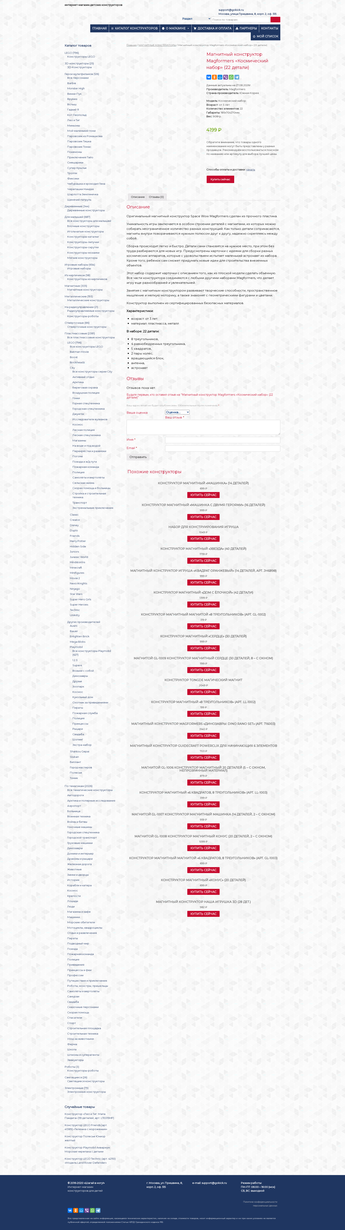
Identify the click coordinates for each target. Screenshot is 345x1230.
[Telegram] (236, 77)
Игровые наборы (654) (80, 264)
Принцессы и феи (79, 970)
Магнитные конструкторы (85, 289)
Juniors (74, 551)
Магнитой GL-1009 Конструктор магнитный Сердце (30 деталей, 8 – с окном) (203, 658)
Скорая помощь (78, 1012)
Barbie (71, 83)
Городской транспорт (82, 837)
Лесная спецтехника (86, 435)
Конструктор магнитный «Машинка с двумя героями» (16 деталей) (203, 505)
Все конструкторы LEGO (86, 346)
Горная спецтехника (86, 403)
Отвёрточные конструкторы (86, 326)
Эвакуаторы (75, 1060)
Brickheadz (77, 362)
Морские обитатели (81, 922)
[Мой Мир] (220, 77)
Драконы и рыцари (80, 858)
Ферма (72, 1044)
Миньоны (73, 125)
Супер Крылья (76, 167)
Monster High (76, 88)
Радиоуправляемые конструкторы (90, 310)
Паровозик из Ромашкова (84, 136)
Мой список (267, 36)
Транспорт (79, 502)
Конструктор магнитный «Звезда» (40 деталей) (204, 549)
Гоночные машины (79, 827)
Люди (71, 906)
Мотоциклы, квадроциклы (84, 927)
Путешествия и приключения (87, 980)
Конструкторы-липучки (83, 242)
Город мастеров (81, 767)
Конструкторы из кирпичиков (87, 279)
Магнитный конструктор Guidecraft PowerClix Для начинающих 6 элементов (203, 746)
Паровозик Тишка (79, 141)
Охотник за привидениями (90, 702)
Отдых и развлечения (82, 932)
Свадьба (78, 734)
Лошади (72, 901)
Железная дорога (79, 864)
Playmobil (76, 646)
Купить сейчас (220, 179)
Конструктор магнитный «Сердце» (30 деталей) (203, 636)
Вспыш (71, 104)
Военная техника (78, 816)
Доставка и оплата (214, 28)
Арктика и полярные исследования (91, 800)
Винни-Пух (74, 93)
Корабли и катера (79, 885)
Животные (74, 869)
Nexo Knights (78, 583)
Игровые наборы (79, 268)
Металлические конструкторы (88, 300)
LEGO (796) (72, 52)
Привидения (75, 964)
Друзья (77, 681)
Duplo (74, 530)
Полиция (78, 472)
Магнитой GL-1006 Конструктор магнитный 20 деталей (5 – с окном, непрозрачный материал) (203, 769)
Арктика (78, 382)
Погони (77, 456)
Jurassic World (79, 557)
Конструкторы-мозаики (83, 252)
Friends (74, 535)
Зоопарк (78, 686)
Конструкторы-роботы (83, 316)
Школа (71, 1049)
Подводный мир (78, 943)
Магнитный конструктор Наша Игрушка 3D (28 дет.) (203, 902)
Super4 (77, 665)
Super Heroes (79, 604)
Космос (77, 424)
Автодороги (75, 795)
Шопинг (77, 739)
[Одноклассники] (214, 77)
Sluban (74, 756)
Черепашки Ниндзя (80, 189)
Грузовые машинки (80, 843)
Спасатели (74, 1017)
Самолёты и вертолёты (88, 477)
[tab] (138, 197)
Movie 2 (75, 578)
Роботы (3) (72, 1066)
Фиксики (73, 178)
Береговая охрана (85, 387)
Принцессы (80, 723)
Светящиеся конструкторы (86, 1081)
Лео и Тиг (73, 120)
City (72, 367)
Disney (74, 525)
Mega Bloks (77, 641)
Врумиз (72, 99)
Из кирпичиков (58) (77, 275)
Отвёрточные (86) (77, 322)
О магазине (175, 28)
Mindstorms (77, 562)
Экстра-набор (82, 744)
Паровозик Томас (79, 146)
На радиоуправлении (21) (81, 307)
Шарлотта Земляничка (82, 194)
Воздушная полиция (85, 392)
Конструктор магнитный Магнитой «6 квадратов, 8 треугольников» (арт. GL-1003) (203, 858)
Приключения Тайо (80, 157)
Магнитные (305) (76, 285)
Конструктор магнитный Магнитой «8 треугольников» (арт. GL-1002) (203, 614)
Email (132, 448)
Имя (131, 439)
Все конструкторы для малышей (89, 220)
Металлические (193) (79, 296)
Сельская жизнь (83, 482)
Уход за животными (80, 1038)
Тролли (72, 173)
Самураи (73, 996)
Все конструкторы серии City (92, 371)
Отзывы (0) (156, 196)
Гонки (76, 398)
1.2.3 (74, 660)
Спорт (71, 1023)
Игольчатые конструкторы (85, 231)
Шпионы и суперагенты (83, 1054)
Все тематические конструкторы (90, 790)
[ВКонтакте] (208, 77)
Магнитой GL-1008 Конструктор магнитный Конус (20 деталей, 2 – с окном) (203, 836)
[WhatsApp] (231, 77)
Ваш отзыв (174, 417)
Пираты (77, 707)
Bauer (74, 631)
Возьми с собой (83, 670)
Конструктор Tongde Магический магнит (203, 680)
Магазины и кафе (79, 911)
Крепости (74, 895)
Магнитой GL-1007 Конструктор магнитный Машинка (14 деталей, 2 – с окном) (203, 814)
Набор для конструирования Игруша (204, 527)
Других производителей (83, 621)
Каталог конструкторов (136, 28)
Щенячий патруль (79, 199)
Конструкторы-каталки (83, 236)
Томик (74, 778)
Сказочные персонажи (83, 1007)
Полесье (76, 772)
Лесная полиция (83, 429)
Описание (138, 196)
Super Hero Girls (80, 599)
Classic (74, 514)
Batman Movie (79, 351)
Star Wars (76, 594)
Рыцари (77, 728)
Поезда (72, 948)
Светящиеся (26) (76, 1077)
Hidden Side (78, 546)
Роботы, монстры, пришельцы (87, 985)
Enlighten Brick (79, 636)
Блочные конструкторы (83, 226)
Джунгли (78, 413)
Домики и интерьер (80, 853)
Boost (74, 357)
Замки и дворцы (78, 874)
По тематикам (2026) (78, 786)
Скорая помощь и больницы (91, 488)
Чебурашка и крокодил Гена (86, 183)
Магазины (79, 440)
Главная (99, 28)
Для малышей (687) (77, 216)
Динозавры (80, 675)
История (73, 879)
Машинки (73, 917)
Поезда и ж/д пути (84, 461)
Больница (73, 811)
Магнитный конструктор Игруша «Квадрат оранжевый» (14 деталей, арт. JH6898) (203, 571)
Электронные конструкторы (86, 1091)
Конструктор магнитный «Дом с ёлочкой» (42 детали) (203, 592)
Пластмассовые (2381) (80, 333)
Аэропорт (74, 805)
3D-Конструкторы (79, 67)
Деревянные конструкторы (86, 210)
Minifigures (77, 572)
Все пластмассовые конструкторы (91, 337)
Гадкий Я (73, 109)
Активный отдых (83, 376)
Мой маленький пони (81, 130)
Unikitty (75, 615)
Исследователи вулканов (89, 419)
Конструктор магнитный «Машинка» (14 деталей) (203, 483)
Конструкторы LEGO (81, 56)
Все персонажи (78, 77)
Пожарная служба (85, 713)
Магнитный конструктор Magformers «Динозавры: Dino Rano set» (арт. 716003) (203, 724)
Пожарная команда (85, 466)
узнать (250, 169)
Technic (75, 610)
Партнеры (248, 28)
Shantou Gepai (79, 751)
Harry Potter (78, 541)
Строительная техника (82, 1033)
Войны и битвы (77, 821)
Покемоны (74, 151)
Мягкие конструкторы (82, 257)
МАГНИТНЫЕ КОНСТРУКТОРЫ (157, 45)
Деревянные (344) (77, 206)
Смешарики (75, 162)
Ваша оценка (137, 412)
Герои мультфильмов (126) (82, 74)
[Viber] (225, 77)
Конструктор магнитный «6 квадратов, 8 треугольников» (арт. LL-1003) (203, 792)
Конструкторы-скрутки (83, 247)
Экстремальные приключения (92, 507)
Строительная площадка (84, 1028)
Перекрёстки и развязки (89, 451)
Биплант (75, 762)
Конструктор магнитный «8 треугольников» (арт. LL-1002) (203, 702)
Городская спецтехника (88, 408)
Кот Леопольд (76, 115)
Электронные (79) (76, 1088)
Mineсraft (76, 567)
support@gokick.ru (231, 9)
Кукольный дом (82, 697)
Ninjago (75, 588)
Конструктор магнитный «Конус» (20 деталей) (203, 880)
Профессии (75, 975)
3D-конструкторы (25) (79, 63)
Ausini (73, 625)
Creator (75, 519)
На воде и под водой (86, 445)
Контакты (269, 28)
